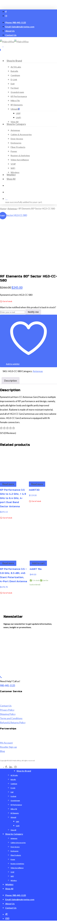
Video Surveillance (17, 868)
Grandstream (15, 800)
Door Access (15, 847)
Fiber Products (16, 855)
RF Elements (15, 813)
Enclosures (14, 851)
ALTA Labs (14, 775)
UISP (17, 821)
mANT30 (34, 489)
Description (10, 380)
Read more (8, 484)
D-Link (13, 788)
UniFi (17, 826)
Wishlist (9, 884)
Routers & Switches (17, 863)
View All (13, 830)
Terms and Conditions (11, 718)
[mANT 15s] (43, 542)
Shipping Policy (8, 714)
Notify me (33, 312)
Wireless (14, 880)
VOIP (12, 872)
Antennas (12, 208)
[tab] (10, 380)
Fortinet (13, 796)
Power (13, 859)
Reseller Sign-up (8, 747)
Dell (12, 792)
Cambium (14, 784)
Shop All (9, 888)
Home (3, 208)
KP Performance (16, 805)
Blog (2, 751)
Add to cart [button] (38, 563)
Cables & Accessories (18, 842)
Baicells (13, 779)
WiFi (12, 876)
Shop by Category (14, 834)
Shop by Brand (24, 771)
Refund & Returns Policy (12, 722)
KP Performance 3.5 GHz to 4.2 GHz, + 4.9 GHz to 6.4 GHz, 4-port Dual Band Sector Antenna (13, 498)
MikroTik (14, 809)
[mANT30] (42, 463)
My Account (6, 742)
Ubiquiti (13, 817)
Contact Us (6, 705)
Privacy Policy (7, 709)
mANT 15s (36, 569)
